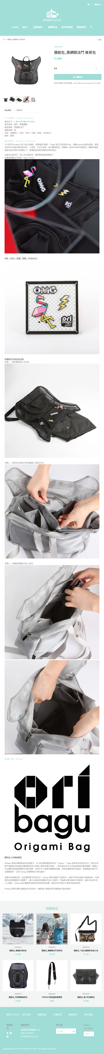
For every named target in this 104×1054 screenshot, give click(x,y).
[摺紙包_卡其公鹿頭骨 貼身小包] (86, 928)
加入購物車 (77, 77)
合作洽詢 (26, 1014)
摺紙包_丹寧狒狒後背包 (18, 997)
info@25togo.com (29, 1036)
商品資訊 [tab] (8, 110)
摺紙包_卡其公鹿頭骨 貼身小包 (86, 951)
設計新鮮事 (67, 27)
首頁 (4, 39)
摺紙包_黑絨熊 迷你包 (18, 951)
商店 (25, 27)
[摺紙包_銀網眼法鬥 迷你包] (52, 928)
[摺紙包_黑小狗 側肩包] (86, 975)
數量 (55, 68)
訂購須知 (57, 1014)
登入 (89, 5)
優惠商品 (52, 27)
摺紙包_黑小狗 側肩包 (86, 997)
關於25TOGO (12, 1014)
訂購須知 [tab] (19, 110)
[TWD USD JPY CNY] (91, 1034)
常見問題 (88, 1014)
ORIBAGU (58, 47)
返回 (99, 40)
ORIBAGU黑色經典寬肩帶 (52, 997)
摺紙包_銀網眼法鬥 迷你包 (52, 951)
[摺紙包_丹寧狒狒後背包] (18, 975)
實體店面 (42, 1014)
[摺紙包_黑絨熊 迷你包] (18, 928)
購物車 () (98, 5)
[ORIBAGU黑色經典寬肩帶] (52, 975)
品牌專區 (37, 27)
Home (15, 27)
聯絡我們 (81, 27)
